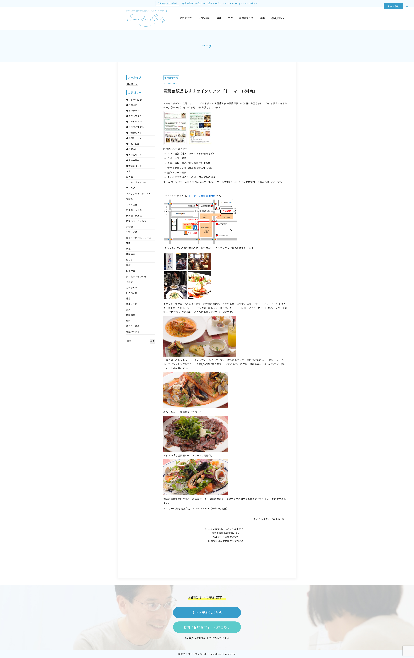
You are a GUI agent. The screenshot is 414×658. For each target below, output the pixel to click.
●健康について (134, 138)
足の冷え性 (131, 292)
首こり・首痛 (133, 326)
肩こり (129, 259)
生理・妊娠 (131, 232)
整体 (219, 18)
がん (128, 171)
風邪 (128, 320)
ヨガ (230, 18)
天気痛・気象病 (134, 215)
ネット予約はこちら (207, 612)
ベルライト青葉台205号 (226, 536)
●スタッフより (134, 116)
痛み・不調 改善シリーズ (138, 237)
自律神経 (130, 270)
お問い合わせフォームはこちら (207, 627)
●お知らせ (131, 105)
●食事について (134, 165)
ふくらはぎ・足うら (136, 182)
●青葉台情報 (171, 77)
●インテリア (133, 110)
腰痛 (128, 265)
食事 (262, 18)
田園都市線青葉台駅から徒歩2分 (225, 540)
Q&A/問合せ (278, 18)
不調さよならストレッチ (138, 193)
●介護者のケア (134, 132)
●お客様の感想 (134, 99)
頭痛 (128, 309)
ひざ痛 (129, 176)
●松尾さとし (133, 149)
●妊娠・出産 (133, 143)
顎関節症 (130, 315)
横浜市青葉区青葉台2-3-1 (226, 532)
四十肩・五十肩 (134, 210)
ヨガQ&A (130, 188)
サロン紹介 (204, 18)
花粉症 (129, 281)
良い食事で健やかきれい (138, 276)
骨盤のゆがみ (133, 331)
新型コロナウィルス (136, 221)
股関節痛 (130, 254)
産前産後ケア (246, 18)
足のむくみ (131, 287)
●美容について (134, 154)
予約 (393, 6)
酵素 (128, 298)
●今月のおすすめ (135, 127)
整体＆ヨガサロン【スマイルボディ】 (225, 528)
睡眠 (128, 243)
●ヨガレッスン (134, 121)
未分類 (129, 226)
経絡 (128, 248)
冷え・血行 (131, 204)
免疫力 (129, 199)
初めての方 (186, 18)
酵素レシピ (131, 303)
